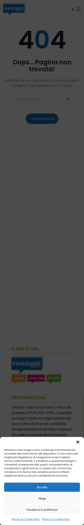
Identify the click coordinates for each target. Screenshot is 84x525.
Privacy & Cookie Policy (26, 519)
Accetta (42, 487)
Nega (42, 498)
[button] (78, 442)
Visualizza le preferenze (42, 509)
